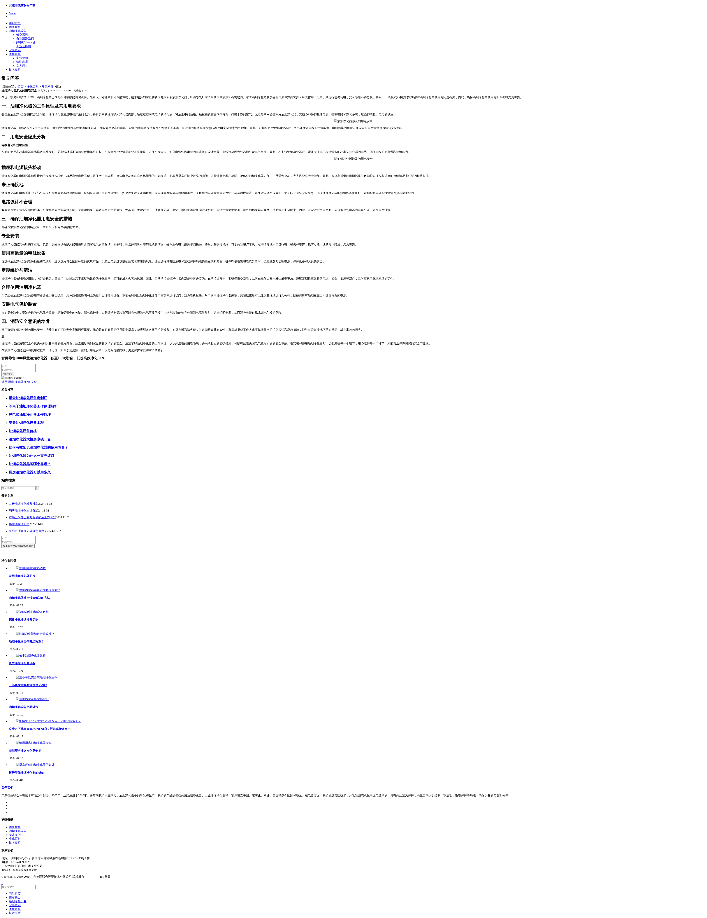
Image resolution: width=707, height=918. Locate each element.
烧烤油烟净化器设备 (22, 510)
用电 (11, 381)
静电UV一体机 (25, 42)
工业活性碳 (23, 46)
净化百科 (15, 54)
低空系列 (22, 34)
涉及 (4, 381)
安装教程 (22, 58)
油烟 (27, 381)
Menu (12, 13)
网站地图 (92, 876)
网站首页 (15, 23)
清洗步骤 (22, 61)
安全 (34, 381)
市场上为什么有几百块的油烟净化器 (32, 517)
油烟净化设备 (18, 30)
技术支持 (15, 69)
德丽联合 (15, 27)
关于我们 (7, 787)
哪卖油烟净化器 (19, 524)
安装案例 (15, 50)
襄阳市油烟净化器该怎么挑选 (28, 531)
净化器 (19, 381)
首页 (21, 86)
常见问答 (22, 65)
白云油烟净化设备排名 (23, 503)
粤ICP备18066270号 (126, 876)
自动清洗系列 (25, 38)
